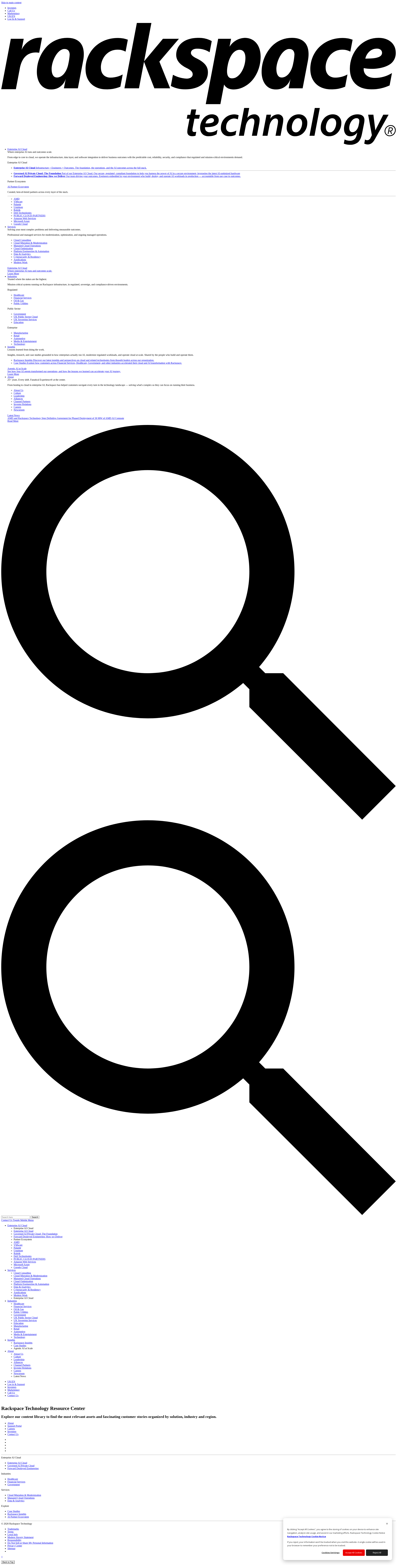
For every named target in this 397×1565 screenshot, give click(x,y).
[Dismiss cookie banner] (387, 1524)
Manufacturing (21, 333)
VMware (18, 201)
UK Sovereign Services (25, 319)
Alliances (18, 398)
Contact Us (7, 1220)
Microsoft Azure (22, 221)
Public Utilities (21, 303)
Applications (20, 259)
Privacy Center (14, 1545)
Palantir (17, 204)
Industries (12, 276)
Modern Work (20, 262)
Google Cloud (21, 224)
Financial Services (22, 297)
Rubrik (17, 210)
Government (20, 314)
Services (11, 226)
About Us (18, 390)
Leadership (19, 396)
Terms (10, 1531)
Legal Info (12, 1534)
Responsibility (14, 1540)
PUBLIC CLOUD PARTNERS (29, 215)
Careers (17, 407)
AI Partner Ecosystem (18, 186)
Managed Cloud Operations (27, 245)
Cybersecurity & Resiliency (27, 257)
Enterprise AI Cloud (17, 149)
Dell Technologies (22, 212)
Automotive (19, 338)
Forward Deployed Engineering (23, 1468)
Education (19, 322)
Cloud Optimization (23, 248)
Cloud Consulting (22, 240)
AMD (17, 199)
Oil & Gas (19, 300)
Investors (11, 1431)
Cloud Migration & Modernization (30, 243)
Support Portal (14, 1426)
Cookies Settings (330, 1552)
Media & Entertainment (25, 341)
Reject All (377, 1552)
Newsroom (19, 410)
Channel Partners (22, 401)
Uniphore (18, 207)
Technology (19, 344)
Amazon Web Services (25, 218)
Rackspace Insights (84, 360)
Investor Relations (22, 404)
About (10, 377)
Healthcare (19, 295)
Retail (16, 335)
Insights (11, 347)
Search (35, 1217)
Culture (17, 393)
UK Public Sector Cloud (26, 316)
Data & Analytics (22, 254)
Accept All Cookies (353, 1552)
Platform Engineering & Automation (31, 251)
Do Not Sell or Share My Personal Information (30, 1543)
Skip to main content (11, 2)
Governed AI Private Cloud (20, 1465)
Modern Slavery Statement (20, 1537)
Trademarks (13, 1529)
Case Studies (98, 363)
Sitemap (11, 1548)
